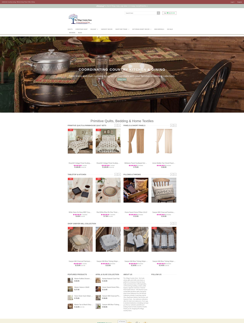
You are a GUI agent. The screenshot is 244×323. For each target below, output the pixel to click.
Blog (80, 32)
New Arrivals (159, 29)
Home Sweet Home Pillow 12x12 (136, 214)
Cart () (169, 13)
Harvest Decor (106, 29)
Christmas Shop (81, 29)
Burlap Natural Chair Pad (110, 281)
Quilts (70, 29)
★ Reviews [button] (122, 321)
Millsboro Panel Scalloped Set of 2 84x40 (138, 164)
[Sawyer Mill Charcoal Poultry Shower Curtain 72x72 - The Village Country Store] (98, 300)
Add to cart (80, 160)
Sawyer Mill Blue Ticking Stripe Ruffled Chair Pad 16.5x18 (116, 264)
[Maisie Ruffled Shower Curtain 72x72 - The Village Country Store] (70, 283)
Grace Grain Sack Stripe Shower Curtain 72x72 (90, 299)
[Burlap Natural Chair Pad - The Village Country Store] (98, 283)
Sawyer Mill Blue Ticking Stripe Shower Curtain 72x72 (120, 307)
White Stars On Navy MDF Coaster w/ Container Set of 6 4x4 (89, 214)
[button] (38, 305)
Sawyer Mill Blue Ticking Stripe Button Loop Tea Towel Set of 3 (173, 264)
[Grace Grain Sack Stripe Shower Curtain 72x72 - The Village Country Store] (70, 300)
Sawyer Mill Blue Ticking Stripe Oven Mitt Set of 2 (141, 264)
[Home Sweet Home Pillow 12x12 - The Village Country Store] (98, 291)
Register (239, 2)
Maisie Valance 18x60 (81, 290)
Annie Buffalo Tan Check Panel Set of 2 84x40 (168, 164)
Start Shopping (122, 79)
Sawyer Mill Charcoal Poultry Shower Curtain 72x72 (119, 299)
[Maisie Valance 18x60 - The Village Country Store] (70, 291)
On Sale (170, 29)
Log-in (232, 2)
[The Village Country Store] (80, 18)
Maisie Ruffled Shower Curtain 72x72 (87, 281)
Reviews (72, 32)
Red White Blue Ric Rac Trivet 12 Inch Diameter (113, 214)
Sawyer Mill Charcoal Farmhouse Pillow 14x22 (168, 214)
